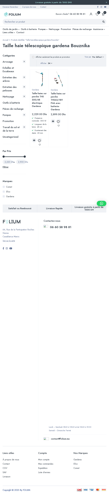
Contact (43, 7)
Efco (8, 191)
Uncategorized (10, 137)
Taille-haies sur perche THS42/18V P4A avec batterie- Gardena (58, 101)
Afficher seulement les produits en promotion (52, 57)
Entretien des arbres (10, 79)
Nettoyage (8, 96)
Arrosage (8, 62)
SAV (5, 472)
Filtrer (6, 167)
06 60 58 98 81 (61, 227)
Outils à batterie (11, 103)
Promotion (8, 121)
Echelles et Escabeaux (8, 69)
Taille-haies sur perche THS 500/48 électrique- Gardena (39, 100)
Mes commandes (45, 463)
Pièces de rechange (13, 109)
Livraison (6, 476)
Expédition (42, 468)
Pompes (7, 115)
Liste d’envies (44, 472)
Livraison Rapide (54, 208)
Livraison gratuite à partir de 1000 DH (89, 208)
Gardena (10, 196)
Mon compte (43, 459)
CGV (5, 468)
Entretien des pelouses (10, 88)
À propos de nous (29, 7)
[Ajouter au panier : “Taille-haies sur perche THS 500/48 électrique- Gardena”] (34, 140)
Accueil (5, 40)
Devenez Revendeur (10, 7)
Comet (9, 186)
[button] (101, 203)
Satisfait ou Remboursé (19, 208)
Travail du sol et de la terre (11, 129)
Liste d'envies (98, 12)
